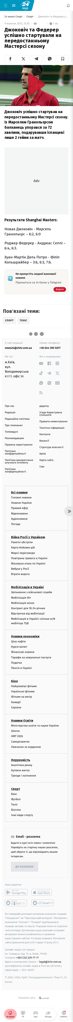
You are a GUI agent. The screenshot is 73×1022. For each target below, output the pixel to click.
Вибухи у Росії (20, 569)
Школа (15, 731)
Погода (15, 524)
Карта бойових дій (23, 547)
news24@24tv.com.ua (18, 348)
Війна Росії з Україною (28, 537)
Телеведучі (11, 432)
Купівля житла (20, 770)
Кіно (14, 681)
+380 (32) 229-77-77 (27, 957)
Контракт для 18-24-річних (28, 608)
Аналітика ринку (21, 765)
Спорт (30, 16)
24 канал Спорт (13, 16)
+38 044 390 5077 (50, 348)
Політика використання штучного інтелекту (19, 461)
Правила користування (19, 445)
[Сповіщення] (68, 5)
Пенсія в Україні (21, 668)
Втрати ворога (20, 574)
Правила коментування (54, 421)
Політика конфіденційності (15, 452)
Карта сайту (47, 460)
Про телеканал (14, 425)
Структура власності (52, 447)
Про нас (9, 406)
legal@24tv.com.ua (50, 961)
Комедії (16, 702)
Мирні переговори (23, 553)
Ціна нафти (18, 641)
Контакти (45, 434)
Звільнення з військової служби (31, 592)
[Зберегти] (62, 59)
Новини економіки (25, 636)
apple (43, 892)
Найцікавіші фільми (24, 686)
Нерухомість (20, 760)
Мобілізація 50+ (21, 597)
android (16, 892)
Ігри (42, 466)
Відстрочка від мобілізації (28, 613)
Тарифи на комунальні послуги (31, 657)
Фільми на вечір (21, 697)
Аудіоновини (19, 518)
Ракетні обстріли (22, 542)
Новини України (21, 503)
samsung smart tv (43, 903)
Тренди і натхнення (23, 775)
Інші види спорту (22, 815)
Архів (43, 454)
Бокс (14, 794)
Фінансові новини (22, 652)
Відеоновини (19, 513)
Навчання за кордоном (26, 747)
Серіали (16, 707)
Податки (16, 662)
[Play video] (36, 84)
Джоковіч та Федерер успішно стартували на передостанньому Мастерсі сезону (53, 16)
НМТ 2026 (17, 736)
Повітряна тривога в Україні (29, 558)
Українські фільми (22, 691)
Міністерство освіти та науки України (35, 725)
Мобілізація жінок (22, 603)
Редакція (10, 412)
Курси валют (19, 647)
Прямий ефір (19, 508)
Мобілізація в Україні (27, 587)
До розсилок (25, 866)
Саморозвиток (20, 741)
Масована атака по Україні (28, 563)
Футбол (16, 799)
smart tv (16, 903)
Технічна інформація (52, 428)
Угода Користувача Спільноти (51, 413)
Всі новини (19, 492)
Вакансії (44, 441)
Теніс (14, 804)
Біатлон (16, 810)
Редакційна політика (17, 419)
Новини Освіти (22, 721)
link (41, 363)
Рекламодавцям (14, 438)
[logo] (25, 5)
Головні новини (21, 497)
